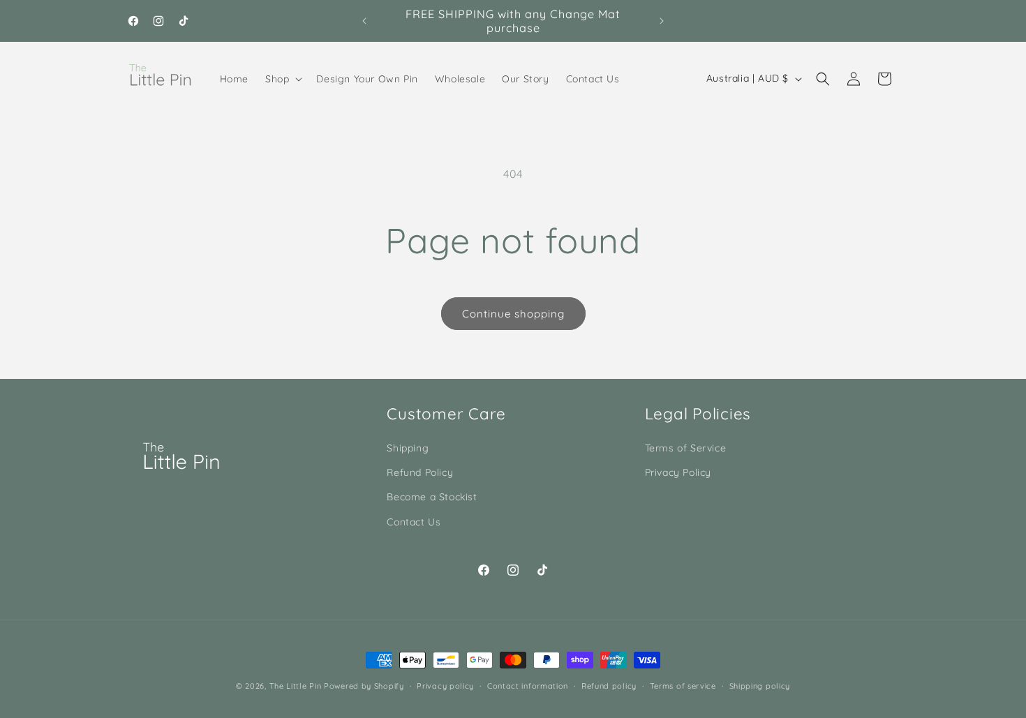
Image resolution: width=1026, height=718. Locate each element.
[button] (282, 79)
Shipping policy (760, 686)
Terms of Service (686, 448)
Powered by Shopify (364, 686)
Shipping (408, 448)
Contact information (527, 686)
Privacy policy (445, 686)
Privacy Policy (678, 472)
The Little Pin (295, 686)
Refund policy (609, 686)
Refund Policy (420, 472)
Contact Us (413, 522)
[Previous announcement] (364, 21)
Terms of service (683, 686)
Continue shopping (513, 313)
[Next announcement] (661, 21)
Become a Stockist (432, 497)
